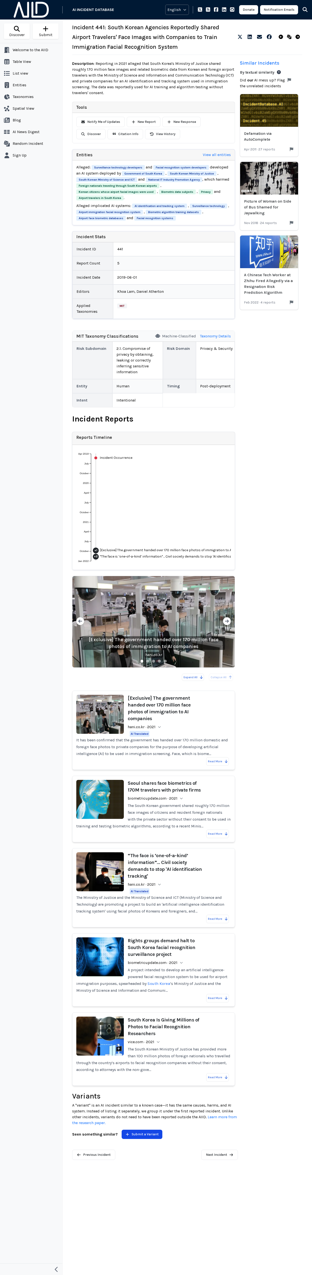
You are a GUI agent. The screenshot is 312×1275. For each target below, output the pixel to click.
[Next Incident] (298, 37)
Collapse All (218, 677)
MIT (122, 306)
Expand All (190, 677)
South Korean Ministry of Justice (192, 173)
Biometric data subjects (177, 192)
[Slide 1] (141, 661)
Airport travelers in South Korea (100, 198)
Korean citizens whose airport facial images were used (116, 192)
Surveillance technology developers (118, 167)
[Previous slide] (80, 621)
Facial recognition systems (155, 218)
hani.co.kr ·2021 (142, 727)
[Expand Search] (302, 10)
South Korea (158, 983)
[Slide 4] (159, 661)
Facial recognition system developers (181, 167)
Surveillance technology (208, 206)
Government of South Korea (143, 173)
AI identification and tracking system (160, 206)
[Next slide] (227, 621)
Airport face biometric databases (101, 218)
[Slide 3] (153, 661)
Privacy (206, 192)
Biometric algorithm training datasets (173, 212)
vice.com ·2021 (141, 1042)
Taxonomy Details (215, 336)
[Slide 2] (147, 661)
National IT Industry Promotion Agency (174, 179)
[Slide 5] (165, 661)
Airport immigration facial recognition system (109, 212)
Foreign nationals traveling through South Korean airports (118, 185)
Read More (215, 761)
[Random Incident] (290, 37)
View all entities (217, 154)
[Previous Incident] (282, 37)
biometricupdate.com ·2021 (152, 798)
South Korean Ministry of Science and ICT (107, 179)
